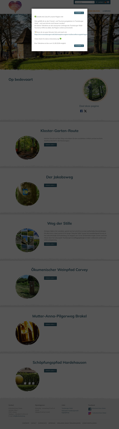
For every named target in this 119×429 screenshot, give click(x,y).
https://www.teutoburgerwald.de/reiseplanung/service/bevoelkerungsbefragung (61, 34)
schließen (78, 12)
